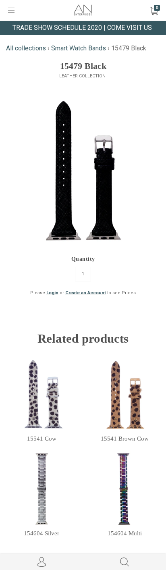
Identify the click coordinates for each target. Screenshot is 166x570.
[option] (83, 171)
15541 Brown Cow (125, 438)
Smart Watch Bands (78, 48)
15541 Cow (41, 438)
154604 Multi (125, 533)
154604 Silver (41, 533)
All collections (26, 48)
